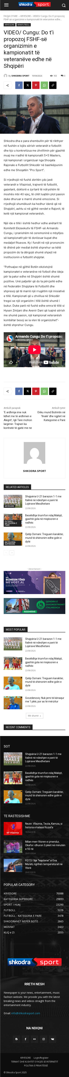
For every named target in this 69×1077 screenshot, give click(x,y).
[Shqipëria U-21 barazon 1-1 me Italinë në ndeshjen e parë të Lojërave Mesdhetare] (13, 501)
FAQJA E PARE (11, 16)
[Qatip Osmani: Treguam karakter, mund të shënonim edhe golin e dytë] (13, 538)
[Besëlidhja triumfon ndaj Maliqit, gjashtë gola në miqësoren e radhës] (13, 663)
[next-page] (12, 552)
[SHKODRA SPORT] (6, 76)
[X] (27, 85)
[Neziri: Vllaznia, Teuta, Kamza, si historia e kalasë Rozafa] (13, 828)
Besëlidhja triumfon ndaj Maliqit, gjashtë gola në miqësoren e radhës (43, 519)
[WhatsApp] (44, 85)
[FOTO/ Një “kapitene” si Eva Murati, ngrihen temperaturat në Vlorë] (13, 865)
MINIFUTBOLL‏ (23, 24)
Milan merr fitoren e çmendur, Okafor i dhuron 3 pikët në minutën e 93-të (45, 845)
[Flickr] (34, 1039)
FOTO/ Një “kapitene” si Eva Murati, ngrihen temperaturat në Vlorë (44, 864)
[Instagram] (43, 1039)
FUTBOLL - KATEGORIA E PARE (11, 523)
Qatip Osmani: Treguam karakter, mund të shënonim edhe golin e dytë (44, 538)
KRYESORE (25, 16)
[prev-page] (6, 552)
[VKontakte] (52, 1039)
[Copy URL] (52, 85)
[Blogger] (16, 1039)
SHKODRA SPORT (20, 75)
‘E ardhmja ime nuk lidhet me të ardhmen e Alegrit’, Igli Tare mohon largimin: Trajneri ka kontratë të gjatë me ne (18, 420)
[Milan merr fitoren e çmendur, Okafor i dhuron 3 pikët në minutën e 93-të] (13, 846)
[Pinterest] (36, 85)
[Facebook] (19, 85)
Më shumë (33, 715)
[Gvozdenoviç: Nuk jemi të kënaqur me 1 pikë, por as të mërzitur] (13, 702)
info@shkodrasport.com (25, 1013)
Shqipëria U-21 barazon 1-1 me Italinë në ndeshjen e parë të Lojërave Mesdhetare (43, 500)
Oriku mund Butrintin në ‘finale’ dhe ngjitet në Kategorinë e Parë (51, 416)
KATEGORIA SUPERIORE (10, 543)
